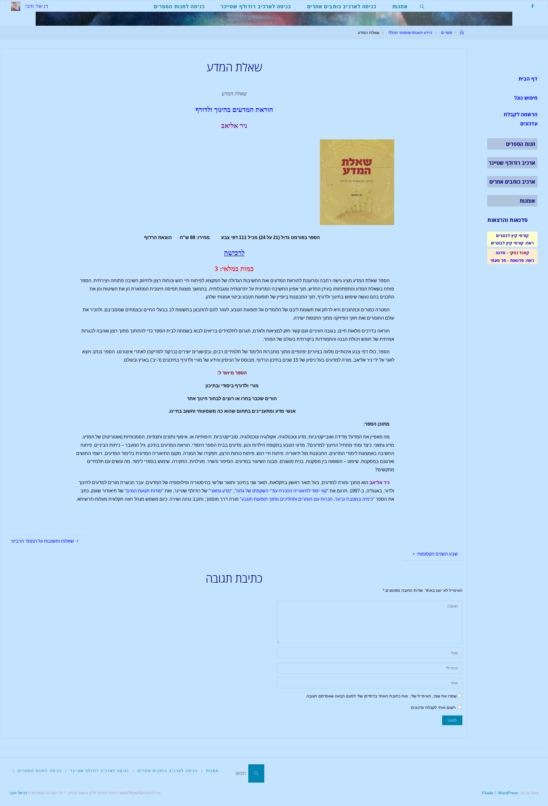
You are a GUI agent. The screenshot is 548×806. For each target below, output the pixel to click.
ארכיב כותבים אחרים (512, 181)
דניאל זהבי (18, 793)
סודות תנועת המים (144, 490)
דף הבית (527, 78)
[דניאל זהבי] (15, 5)
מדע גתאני (220, 490)
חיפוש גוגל (525, 97)
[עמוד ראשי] (462, 32)
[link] (422, 6)
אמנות (212, 771)
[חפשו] (256, 773)
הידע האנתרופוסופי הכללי (410, 32)
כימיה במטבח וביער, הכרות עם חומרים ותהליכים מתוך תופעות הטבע (307, 499)
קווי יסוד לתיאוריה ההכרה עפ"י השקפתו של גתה (281, 490)
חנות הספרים (520, 144)
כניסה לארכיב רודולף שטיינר (99, 771)
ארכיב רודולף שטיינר (512, 162)
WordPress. (499, 793)
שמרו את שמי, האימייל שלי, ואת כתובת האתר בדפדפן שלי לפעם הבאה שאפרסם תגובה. (381, 696)
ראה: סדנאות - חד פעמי (512, 260)
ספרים (446, 32)
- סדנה (502, 252)
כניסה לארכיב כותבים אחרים (168, 771)
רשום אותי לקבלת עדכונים (434, 707)
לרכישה (234, 252)
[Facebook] (532, 6)
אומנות (527, 200)
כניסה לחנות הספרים (40, 771)
